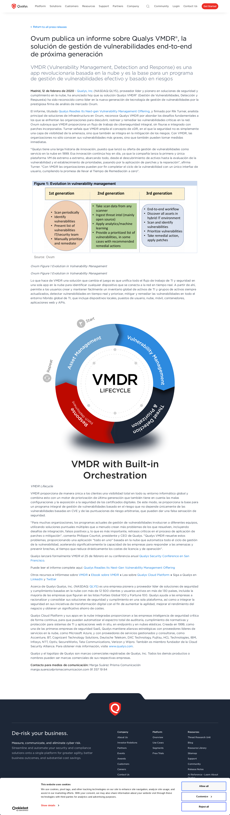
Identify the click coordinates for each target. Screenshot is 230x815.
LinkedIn (37, 579)
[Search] (148, 6)
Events (121, 753)
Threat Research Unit (199, 737)
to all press (50, 27)
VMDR (83, 574)
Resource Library (197, 748)
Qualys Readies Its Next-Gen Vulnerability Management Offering (130, 567)
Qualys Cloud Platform (153, 574)
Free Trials (158, 753)
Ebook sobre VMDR (105, 574)
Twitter (51, 579)
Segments (158, 748)
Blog (190, 742)
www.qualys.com (121, 646)
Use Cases (158, 742)
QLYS (93, 586)
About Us (122, 737)
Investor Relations (127, 742)
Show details (48, 805)
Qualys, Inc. (85, 91)
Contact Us (123, 774)
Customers (123, 764)
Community (194, 764)
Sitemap (192, 753)
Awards (121, 758)
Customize (202, 796)
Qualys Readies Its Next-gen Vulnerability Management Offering (104, 111)
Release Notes (196, 769)
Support (192, 758)
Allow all (204, 786)
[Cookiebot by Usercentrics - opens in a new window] (20, 809)
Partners (122, 748)
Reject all (204, 806)
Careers (121, 769)
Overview (158, 737)
